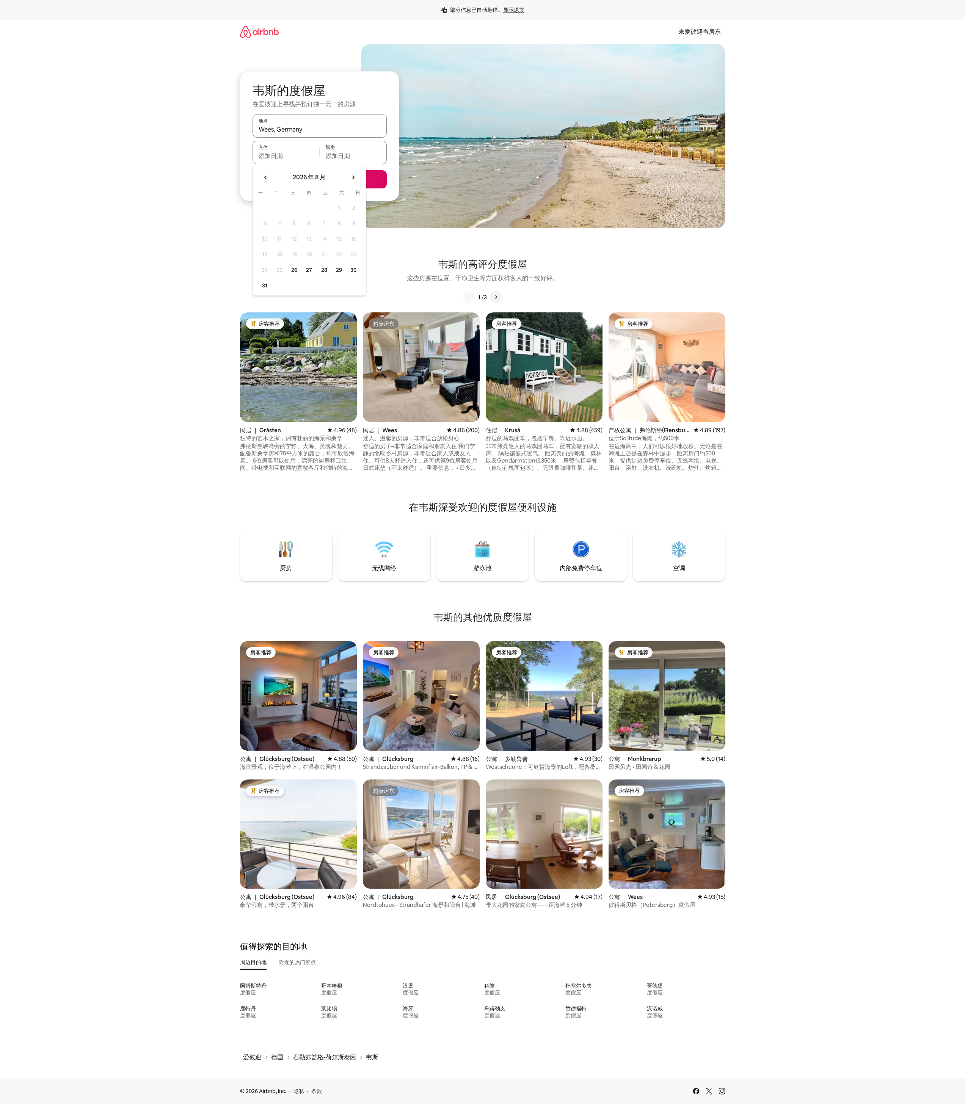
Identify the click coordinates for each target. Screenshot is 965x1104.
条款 (316, 1091)
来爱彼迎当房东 (699, 32)
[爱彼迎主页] (259, 32)
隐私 (298, 1091)
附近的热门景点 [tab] (297, 962)
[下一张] (496, 297)
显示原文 (513, 9)
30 (353, 270)
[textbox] (286, 155)
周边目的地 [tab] (253, 962)
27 (309, 270)
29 (339, 270)
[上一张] (469, 297)
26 (294, 270)
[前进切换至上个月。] (266, 177)
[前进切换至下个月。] (353, 177)
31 (264, 285)
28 (324, 270)
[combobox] (320, 129)
